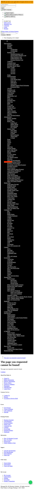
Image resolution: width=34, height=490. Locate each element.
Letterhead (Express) (12, 172)
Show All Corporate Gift (13, 245)
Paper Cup (13, 81)
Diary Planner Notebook (13, 290)
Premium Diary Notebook (14, 334)
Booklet (9, 46)
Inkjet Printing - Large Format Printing (17, 317)
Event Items (7, 429)
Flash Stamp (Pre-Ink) (13, 184)
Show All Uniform (12, 256)
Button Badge (11, 214)
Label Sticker (10, 93)
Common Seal (11, 199)
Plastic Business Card (16, 57)
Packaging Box (11, 100)
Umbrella (9, 241)
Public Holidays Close (10, 443)
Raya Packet (14, 281)
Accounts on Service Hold (11, 398)
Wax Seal (9, 201)
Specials (6, 412)
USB (8, 243)
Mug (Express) (11, 174)
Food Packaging (11, 76)
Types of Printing (8, 409)
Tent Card (9, 109)
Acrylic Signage (11, 304)
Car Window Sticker (12, 157)
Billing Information (9, 380)
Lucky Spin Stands (12, 150)
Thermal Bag (10, 240)
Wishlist (6, 478)
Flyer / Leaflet (11, 67)
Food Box (13, 78)
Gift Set (9, 222)
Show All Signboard (12, 310)
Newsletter (7, 479)
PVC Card (10, 105)
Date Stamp (10, 192)
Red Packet (14, 280)
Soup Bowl (14, 84)
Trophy (9, 274)
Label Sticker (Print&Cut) (14, 171)
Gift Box (9, 88)
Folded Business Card (16, 58)
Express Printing (8, 423)
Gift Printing (10, 319)
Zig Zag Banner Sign (12, 308)
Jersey (8, 248)
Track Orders (7, 463)
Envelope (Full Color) (13, 64)
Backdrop (9, 120)
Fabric (9, 144)
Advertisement (8, 421)
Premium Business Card (17, 60)
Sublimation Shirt (11, 253)
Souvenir (9, 272)
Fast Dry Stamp (11, 202)
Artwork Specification (10, 450)
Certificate (10, 61)
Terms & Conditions (9, 384)
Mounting (9, 159)
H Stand (13, 133)
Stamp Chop (7, 424)
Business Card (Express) (13, 163)
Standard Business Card (17, 54)
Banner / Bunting (11, 118)
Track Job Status (8, 466)
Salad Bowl (14, 82)
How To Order (8, 440)
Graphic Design (11, 326)
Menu (8, 97)
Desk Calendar (11, 287)
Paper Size (6, 455)
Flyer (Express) (11, 168)
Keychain (9, 226)
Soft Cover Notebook (16, 293)
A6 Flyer (13, 73)
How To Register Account (11, 438)
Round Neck (10, 251)
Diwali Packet (14, 283)
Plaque (9, 271)
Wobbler (9, 114)
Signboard (6, 432)
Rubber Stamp (11, 187)
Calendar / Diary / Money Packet (15, 335)
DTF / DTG (10, 325)
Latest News (7, 389)
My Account (7, 475)
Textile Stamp (10, 198)
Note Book (10, 234)
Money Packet (11, 278)
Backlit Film (10, 156)
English (11, 12)
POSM (9, 153)
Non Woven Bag (11, 266)
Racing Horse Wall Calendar (14, 286)
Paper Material (8, 453)
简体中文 (12, 16)
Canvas (9, 142)
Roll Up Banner (15, 135)
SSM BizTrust (7, 387)
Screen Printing (11, 320)
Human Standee (11, 148)
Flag (8, 145)
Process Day (7, 441)
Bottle (8, 213)
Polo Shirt (9, 250)
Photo (8, 103)
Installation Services (12, 328)
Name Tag (10, 99)
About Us (6, 378)
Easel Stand (14, 132)
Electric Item (10, 220)
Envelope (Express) (12, 166)
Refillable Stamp (11, 186)
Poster (8, 139)
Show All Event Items (13, 275)
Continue (3, 372)
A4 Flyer (13, 70)
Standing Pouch (11, 108)
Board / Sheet (10, 121)
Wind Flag (10, 147)
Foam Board (14, 123)
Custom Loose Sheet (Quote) (14, 349)
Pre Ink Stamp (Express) (13, 178)
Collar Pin (10, 260)
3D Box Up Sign (11, 302)
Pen (8, 235)
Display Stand (11, 129)
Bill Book (9, 45)
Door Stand (14, 130)
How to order (10, 347)
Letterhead (10, 94)
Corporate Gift (8, 426)
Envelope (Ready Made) (13, 66)
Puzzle (9, 238)
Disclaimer (7, 386)
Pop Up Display (11, 151)
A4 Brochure (14, 49)
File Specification (8, 452)
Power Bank (10, 237)
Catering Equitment (12, 216)
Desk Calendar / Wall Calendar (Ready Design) (19, 296)
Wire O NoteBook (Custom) (14, 344)
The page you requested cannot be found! (15, 358)
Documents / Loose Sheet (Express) (16, 165)
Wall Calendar (11, 289)
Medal (9, 269)
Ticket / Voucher (11, 111)
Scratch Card (10, 106)
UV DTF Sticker (11, 154)
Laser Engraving (11, 322)
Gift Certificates (8, 410)
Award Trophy (11, 341)
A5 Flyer (13, 72)
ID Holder (10, 223)
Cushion (9, 219)
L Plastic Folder (11, 91)
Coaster (9, 217)
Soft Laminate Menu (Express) (15, 180)
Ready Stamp (10, 205)
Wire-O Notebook (12, 112)
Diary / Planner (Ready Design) (15, 298)
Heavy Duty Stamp (12, 196)
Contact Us (7, 395)
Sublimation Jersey (12, 343)
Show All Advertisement (13, 160)
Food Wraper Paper (16, 79)
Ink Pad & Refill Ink (12, 207)
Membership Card (12, 96)
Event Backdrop (11, 262)
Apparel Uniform (11, 340)
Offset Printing (11, 316)
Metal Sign (10, 307)
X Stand (13, 138)
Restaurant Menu (15, 87)
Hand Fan (9, 263)
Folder (9, 75)
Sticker (9, 141)
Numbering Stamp (12, 193)
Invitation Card (11, 90)
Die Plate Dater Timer (13, 204)
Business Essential (9, 420)
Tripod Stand (14, 136)
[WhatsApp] (30, 482)
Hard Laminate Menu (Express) (15, 169)
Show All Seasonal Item (13, 299)
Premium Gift (10, 338)
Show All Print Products (13, 115)
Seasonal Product (8, 430)
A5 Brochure (14, 51)
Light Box (10, 305)
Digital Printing (11, 314)
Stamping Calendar (12, 295)
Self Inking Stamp (12, 189)
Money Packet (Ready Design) (15, 284)
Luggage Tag (10, 228)
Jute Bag (9, 225)
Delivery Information (9, 381)
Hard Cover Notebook (16, 292)
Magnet (9, 229)
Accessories (10, 244)
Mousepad (10, 231)
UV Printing (10, 323)
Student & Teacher (12, 195)
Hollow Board (14, 124)
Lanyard (9, 265)
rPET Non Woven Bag (13, 268)
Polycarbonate (14, 126)
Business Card (11, 52)
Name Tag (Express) (12, 175)
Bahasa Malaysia (18, 14)
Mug (8, 232)
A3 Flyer (13, 69)
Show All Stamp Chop (13, 208)
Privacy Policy (8, 383)
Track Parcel (7, 464)
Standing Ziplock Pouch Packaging (20, 85)
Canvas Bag (10, 259)
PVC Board (14, 127)
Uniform (6, 427)
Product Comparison (9, 481)
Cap (8, 254)
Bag (8, 211)
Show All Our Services (13, 329)
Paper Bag (10, 102)
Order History (7, 476)
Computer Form (11, 63)
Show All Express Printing (14, 181)
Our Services (7, 407)
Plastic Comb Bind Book (13, 177)
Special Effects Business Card (18, 55)
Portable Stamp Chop (12, 190)
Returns (6, 397)
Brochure (9, 48)
